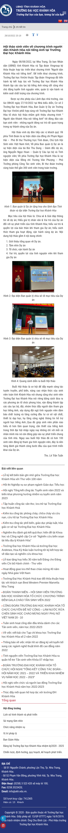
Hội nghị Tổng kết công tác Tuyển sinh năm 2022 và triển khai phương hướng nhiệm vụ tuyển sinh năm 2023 (33, 494)
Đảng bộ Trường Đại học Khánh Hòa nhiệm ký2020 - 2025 (33, 745)
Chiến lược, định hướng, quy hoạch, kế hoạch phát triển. (32, 752)
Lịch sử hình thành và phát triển (20, 714)
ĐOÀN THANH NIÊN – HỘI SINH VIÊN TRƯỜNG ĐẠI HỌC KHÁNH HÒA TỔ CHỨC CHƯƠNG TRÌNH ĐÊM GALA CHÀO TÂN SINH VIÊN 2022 (33, 596)
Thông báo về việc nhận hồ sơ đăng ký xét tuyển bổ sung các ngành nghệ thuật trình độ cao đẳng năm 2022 (32, 646)
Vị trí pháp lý (10, 733)
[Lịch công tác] (3, 825)
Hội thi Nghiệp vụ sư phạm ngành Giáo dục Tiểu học (33, 484)
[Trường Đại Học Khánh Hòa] (32, 9)
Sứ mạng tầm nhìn (13, 720)
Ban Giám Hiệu (11, 739)
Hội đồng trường (12, 708)
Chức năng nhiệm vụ (14, 727)
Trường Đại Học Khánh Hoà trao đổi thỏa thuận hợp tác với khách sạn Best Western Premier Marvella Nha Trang (33, 582)
